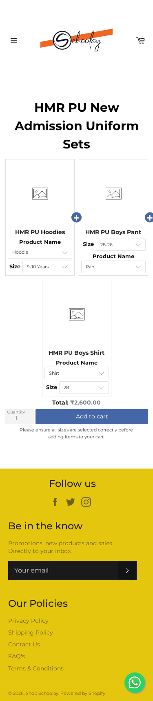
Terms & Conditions (36, 668)
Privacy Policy (28, 620)
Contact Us (24, 644)
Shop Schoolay (42, 693)
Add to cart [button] (92, 416)
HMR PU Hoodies (40, 232)
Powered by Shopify (82, 693)
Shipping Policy (30, 632)
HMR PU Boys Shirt (76, 352)
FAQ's (16, 656)
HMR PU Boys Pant (113, 232)
